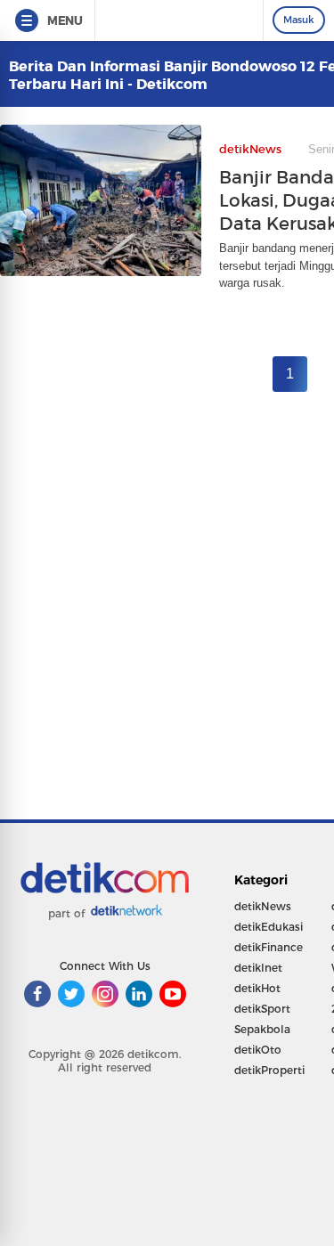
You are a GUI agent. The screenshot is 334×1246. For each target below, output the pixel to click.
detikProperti (269, 1070)
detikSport (262, 1008)
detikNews (262, 906)
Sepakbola (262, 1029)
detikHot (257, 988)
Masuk (298, 19)
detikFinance (268, 947)
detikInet (258, 967)
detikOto (257, 1049)
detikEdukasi (268, 926)
